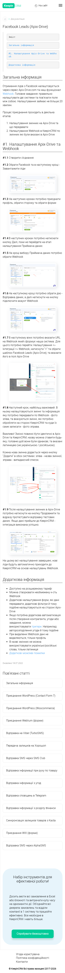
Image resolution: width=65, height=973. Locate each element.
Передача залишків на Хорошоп (26, 745)
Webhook (8, 93)
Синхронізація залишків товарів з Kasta (31, 820)
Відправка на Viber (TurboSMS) (25, 733)
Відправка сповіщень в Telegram (26, 795)
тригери (37, 626)
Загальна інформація (21, 45)
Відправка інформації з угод (23, 783)
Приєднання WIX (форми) (22, 833)
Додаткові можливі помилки (27, 653)
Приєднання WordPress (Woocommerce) (30, 708)
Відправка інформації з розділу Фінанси (31, 808)
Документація (17, 19)
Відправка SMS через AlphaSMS (26, 845)
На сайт (43, 5)
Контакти (22, 961)
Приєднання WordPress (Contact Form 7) (30, 695)
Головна (5, 19)
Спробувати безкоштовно (33, 933)
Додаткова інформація (22, 65)
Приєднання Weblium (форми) (24, 720)
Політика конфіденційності (32, 957)
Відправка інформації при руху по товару (31, 770)
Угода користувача (28, 954)
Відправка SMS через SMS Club (25, 758)
